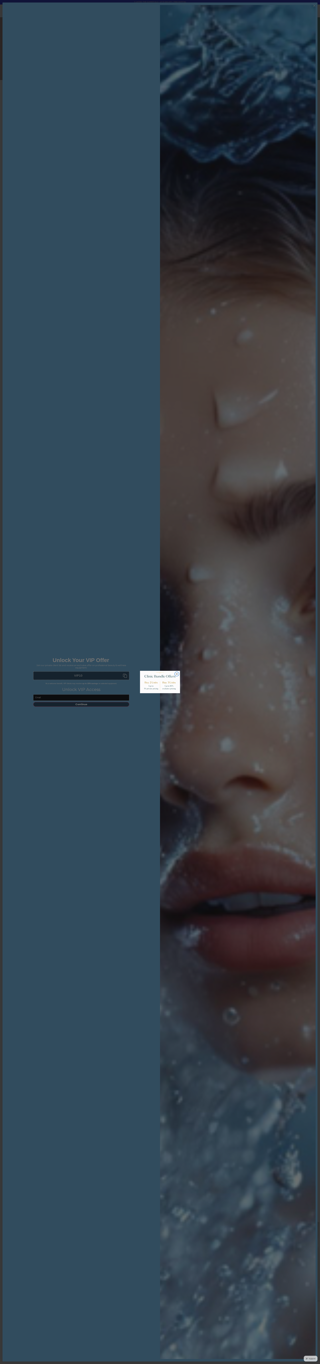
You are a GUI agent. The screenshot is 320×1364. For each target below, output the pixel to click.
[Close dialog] (177, 674)
